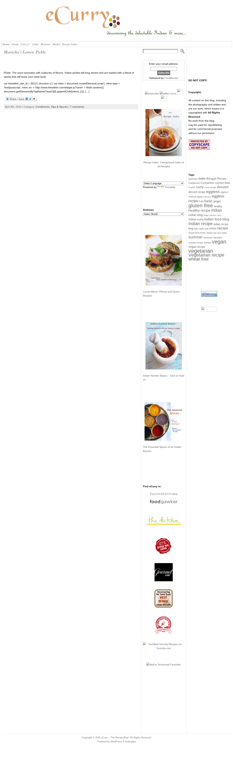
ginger (217, 201)
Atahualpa (130, 741)
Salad (209, 233)
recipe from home (197, 233)
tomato (207, 242)
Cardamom (194, 183)
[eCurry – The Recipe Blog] (116, 22)
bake (202, 178)
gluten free (200, 205)
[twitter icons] (168, 93)
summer (195, 237)
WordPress (116, 741)
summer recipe (195, 242)
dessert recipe (196, 191)
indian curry (196, 219)
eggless (213, 191)
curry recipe (210, 187)
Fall (201, 201)
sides (224, 233)
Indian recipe (200, 223)
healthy (218, 206)
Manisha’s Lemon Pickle (25, 52)
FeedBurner (171, 78)
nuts (206, 228)
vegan (219, 242)
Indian (216, 210)
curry (200, 187)
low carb (199, 228)
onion (213, 228)
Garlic (208, 201)
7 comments (77, 106)
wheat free (198, 259)
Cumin (191, 187)
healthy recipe (199, 210)
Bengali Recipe (216, 178)
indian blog (195, 215)
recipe (222, 228)
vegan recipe (196, 246)
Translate (170, 187)
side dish (217, 233)
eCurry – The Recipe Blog (114, 737)
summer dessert (212, 237)
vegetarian (200, 251)
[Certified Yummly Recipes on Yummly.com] (164, 648)
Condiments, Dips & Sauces (52, 106)
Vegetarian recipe (206, 254)
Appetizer (193, 179)
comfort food (222, 182)
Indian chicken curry (213, 215)
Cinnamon (207, 182)
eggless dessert (204, 197)
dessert (222, 187)
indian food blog (216, 219)
